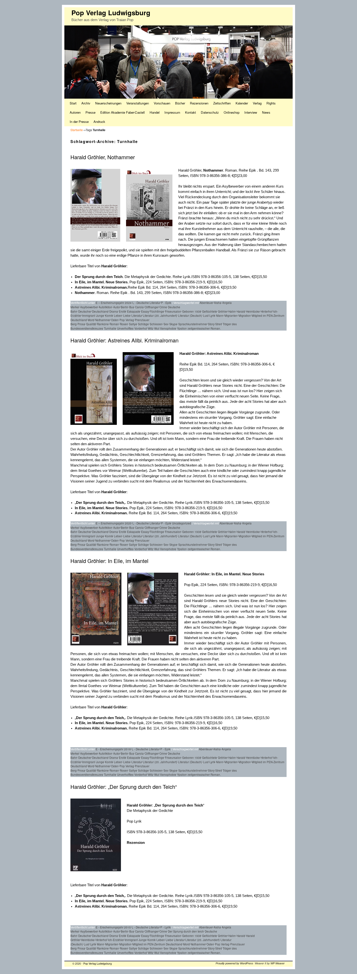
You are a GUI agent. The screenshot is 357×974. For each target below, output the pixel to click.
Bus (131, 307)
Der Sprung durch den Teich (99, 277)
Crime (163, 307)
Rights (271, 103)
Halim (232, 311)
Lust (206, 315)
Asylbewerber (89, 307)
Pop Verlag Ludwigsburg (110, 12)
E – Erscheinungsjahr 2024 (114, 303)
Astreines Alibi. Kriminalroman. (101, 287)
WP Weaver (278, 963)
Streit (218, 324)
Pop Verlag (126, 320)
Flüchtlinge (157, 311)
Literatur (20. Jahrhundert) (160, 315)
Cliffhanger (151, 307)
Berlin (124, 307)
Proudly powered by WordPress (234, 963)
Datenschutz (210, 112)
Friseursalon (173, 311)
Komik (109, 315)
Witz (150, 328)
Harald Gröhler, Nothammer (102, 157)
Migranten (231, 315)
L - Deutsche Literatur (146, 303)
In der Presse (79, 121)
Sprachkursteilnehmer (192, 324)
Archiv (85, 103)
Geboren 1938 (191, 311)
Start (73, 103)
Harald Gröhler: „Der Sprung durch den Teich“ (123, 786)
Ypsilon (182, 328)
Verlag (257, 103)
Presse (90, 112)
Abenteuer (206, 303)
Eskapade (133, 311)
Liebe (127, 315)
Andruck (99, 121)
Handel (155, 112)
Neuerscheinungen (108, 103)
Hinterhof (266, 311)
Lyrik (212, 315)
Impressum (172, 112)
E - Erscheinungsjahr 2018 (113, 749)
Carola (139, 307)
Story (211, 324)
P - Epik (166, 303)
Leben (118, 315)
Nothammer (213, 170)
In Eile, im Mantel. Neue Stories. (102, 508)
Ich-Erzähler (116, 940)
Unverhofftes (125, 328)
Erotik (122, 311)
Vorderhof (140, 328)
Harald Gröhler (192, 354)
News (266, 112)
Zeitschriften (222, 103)
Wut (156, 328)
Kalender (242, 103)
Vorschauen (162, 103)
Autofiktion (105, 307)
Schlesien (156, 324)
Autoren (75, 112)
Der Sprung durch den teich (186, 931)
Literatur (136, 315)
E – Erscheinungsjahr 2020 (114, 523)
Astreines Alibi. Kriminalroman (233, 354)
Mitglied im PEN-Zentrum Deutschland (157, 944)
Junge (100, 315)
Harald (241, 311)
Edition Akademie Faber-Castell (122, 112)
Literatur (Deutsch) (190, 315)
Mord (91, 320)
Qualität (91, 324)
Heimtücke (253, 311)
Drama (113, 311)
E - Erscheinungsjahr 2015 (113, 927)
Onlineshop (231, 112)
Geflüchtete (209, 311)
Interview (250, 112)
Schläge (143, 324)
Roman (114, 324)
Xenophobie (168, 328)
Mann (220, 315)
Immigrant (88, 315)
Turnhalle (110, 328)
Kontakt (190, 112)
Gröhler (223, 311)
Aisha (217, 303)
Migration (244, 315)
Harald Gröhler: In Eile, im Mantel (109, 560)
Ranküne (103, 324)
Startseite (76, 130)
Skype (173, 324)
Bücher (180, 103)
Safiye (133, 324)
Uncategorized (181, 523)
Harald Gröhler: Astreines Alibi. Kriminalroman (124, 340)
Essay (145, 311)
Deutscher (84, 311)
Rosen (124, 324)
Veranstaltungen (137, 103)
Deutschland (100, 311)
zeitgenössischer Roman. (204, 328)
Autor (116, 307)
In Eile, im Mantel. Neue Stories (101, 282)
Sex (166, 324)
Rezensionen (199, 103)
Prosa (81, 324)
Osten (115, 320)
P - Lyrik (165, 927)
